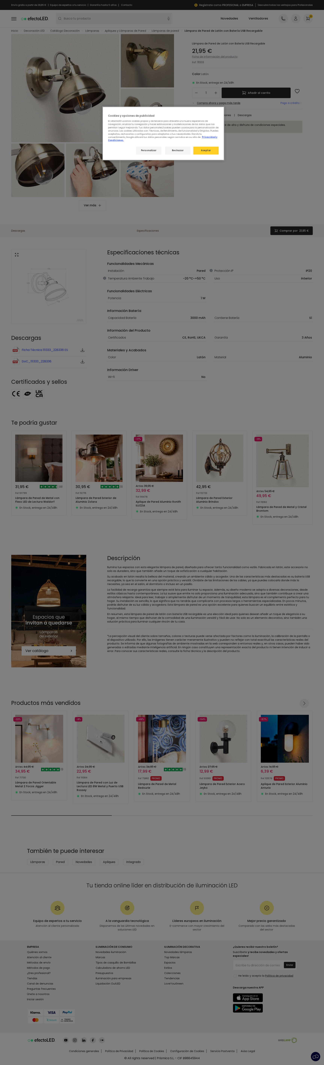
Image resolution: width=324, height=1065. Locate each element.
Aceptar (206, 150)
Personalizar (149, 150)
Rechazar (178, 150)
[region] (163, 133)
